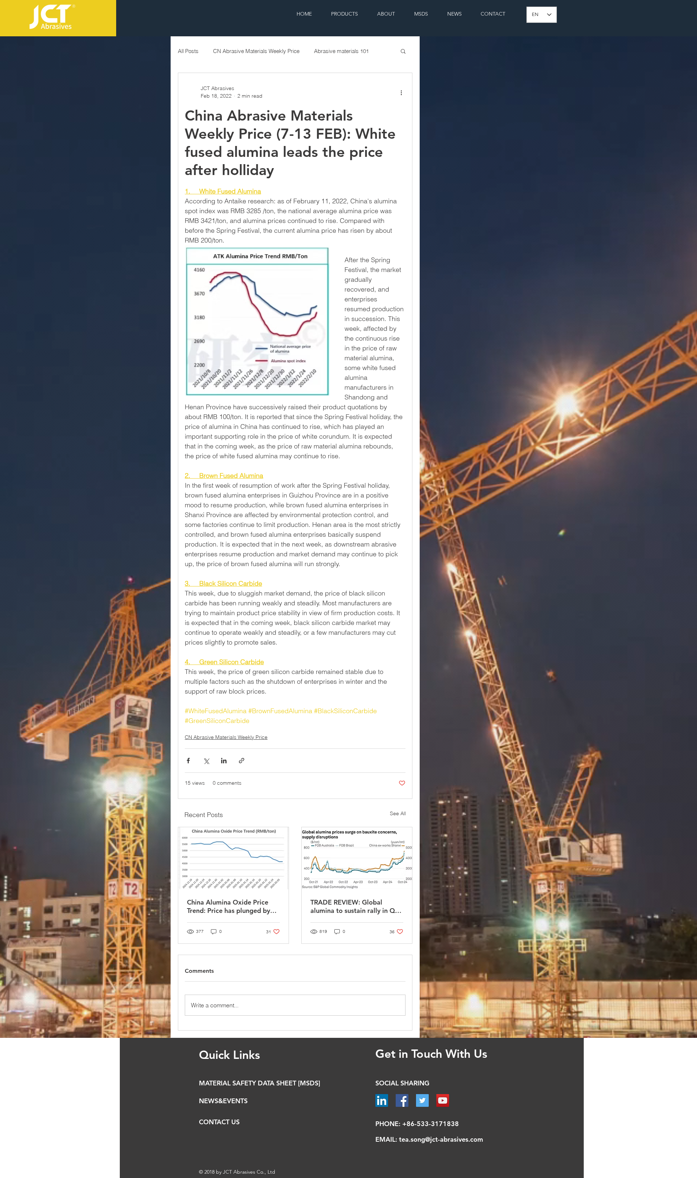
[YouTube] (442, 1100)
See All (398, 813)
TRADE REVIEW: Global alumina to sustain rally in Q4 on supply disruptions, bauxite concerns (356, 906)
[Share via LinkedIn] (223, 760)
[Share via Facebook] (188, 760)
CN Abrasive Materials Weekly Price (256, 51)
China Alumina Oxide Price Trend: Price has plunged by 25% (228, 906)
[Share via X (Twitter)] (206, 760)
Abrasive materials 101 (341, 51)
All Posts (188, 51)
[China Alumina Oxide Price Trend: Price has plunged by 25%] (233, 858)
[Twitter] (422, 1100)
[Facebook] (402, 1100)
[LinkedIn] (381, 1100)
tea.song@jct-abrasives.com (441, 1139)
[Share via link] (241, 760)
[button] (403, 51)
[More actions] (401, 92)
